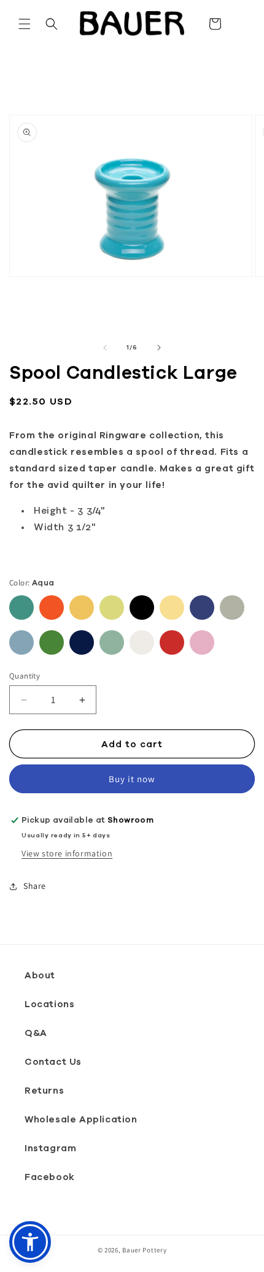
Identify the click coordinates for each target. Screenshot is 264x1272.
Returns (44, 1090)
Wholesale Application (81, 1119)
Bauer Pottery (144, 1250)
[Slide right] (159, 347)
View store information (66, 853)
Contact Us (53, 1062)
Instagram (50, 1148)
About (40, 975)
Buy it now (132, 779)
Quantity (24, 676)
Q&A (36, 1033)
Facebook (50, 1177)
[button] (24, 23)
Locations (49, 1004)
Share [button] (34, 885)
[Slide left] (104, 347)
